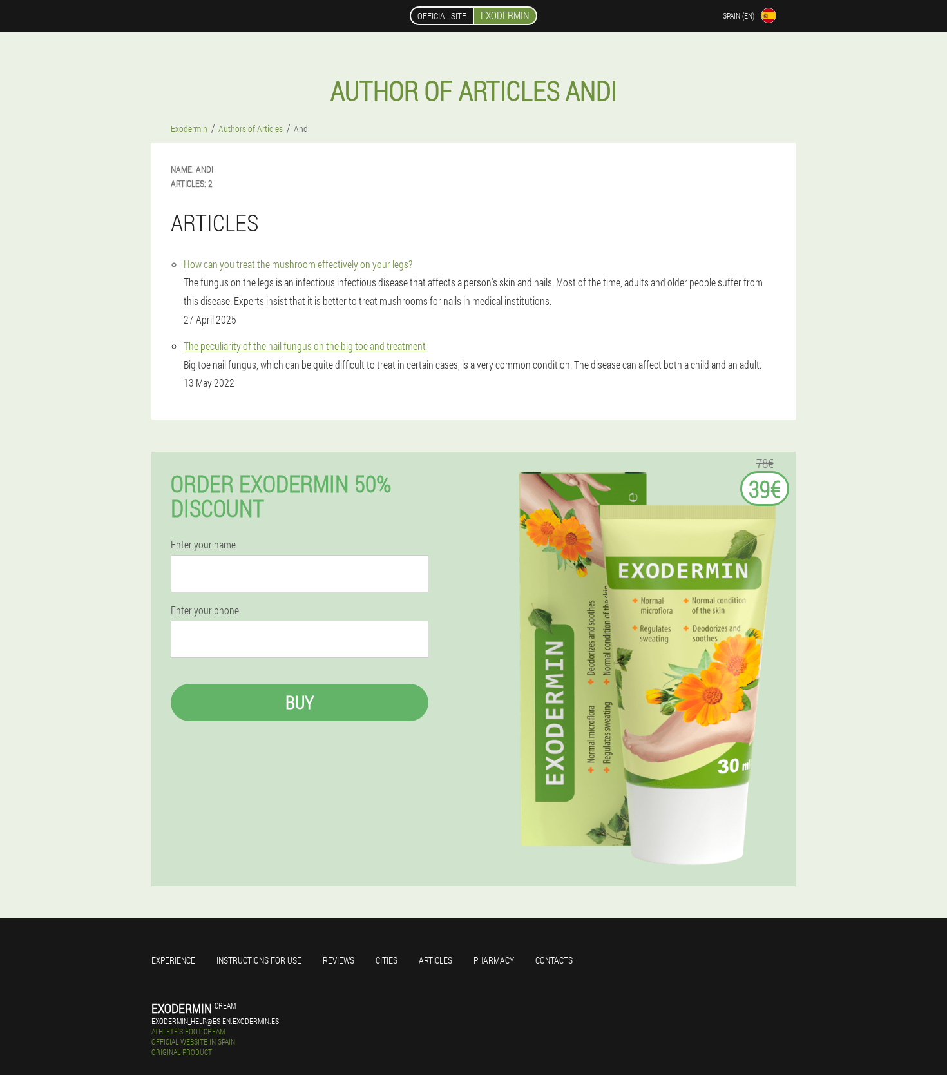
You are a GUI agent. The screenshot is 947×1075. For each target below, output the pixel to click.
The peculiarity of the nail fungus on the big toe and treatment (305, 346)
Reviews (338, 960)
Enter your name (203, 544)
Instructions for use (258, 960)
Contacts (554, 960)
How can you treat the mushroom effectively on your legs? (298, 264)
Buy (299, 702)
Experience (173, 960)
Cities (386, 960)
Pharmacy (494, 960)
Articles (435, 960)
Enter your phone (205, 610)
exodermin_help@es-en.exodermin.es (215, 1021)
